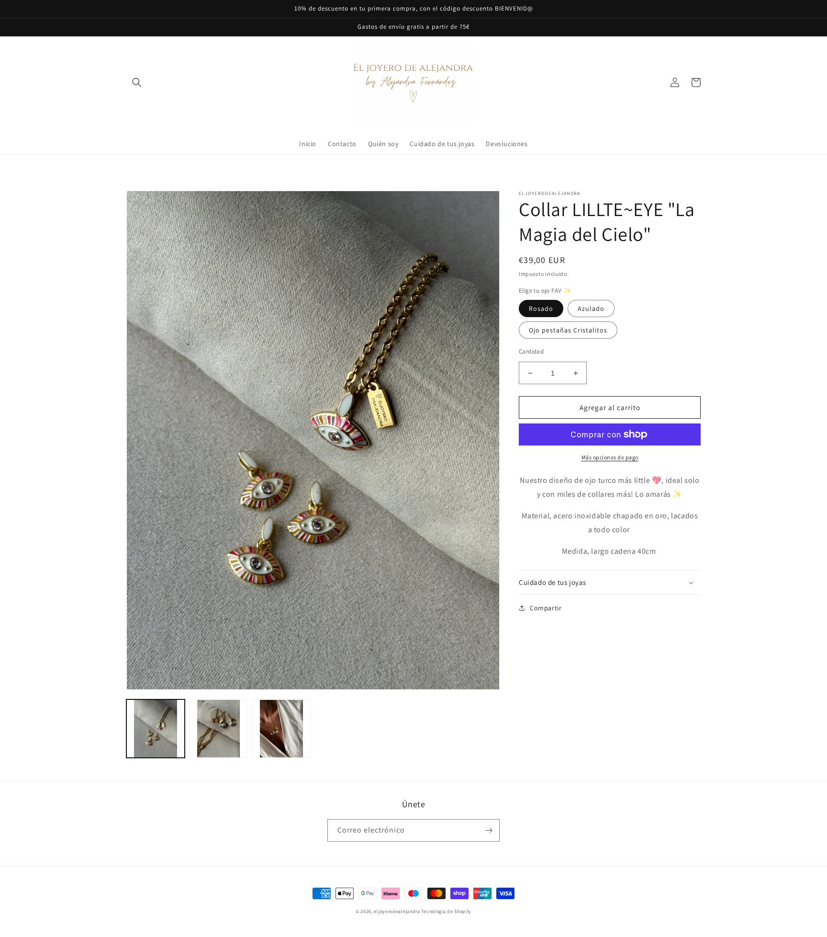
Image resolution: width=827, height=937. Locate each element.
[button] (136, 82)
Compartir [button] (545, 608)
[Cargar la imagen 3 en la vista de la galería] (281, 728)
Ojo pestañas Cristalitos (568, 330)
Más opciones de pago (609, 457)
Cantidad (531, 351)
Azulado (591, 308)
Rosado (541, 308)
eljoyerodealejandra (397, 911)
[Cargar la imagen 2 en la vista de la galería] (219, 728)
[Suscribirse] (488, 830)
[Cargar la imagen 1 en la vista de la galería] (155, 728)
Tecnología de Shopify (446, 911)
